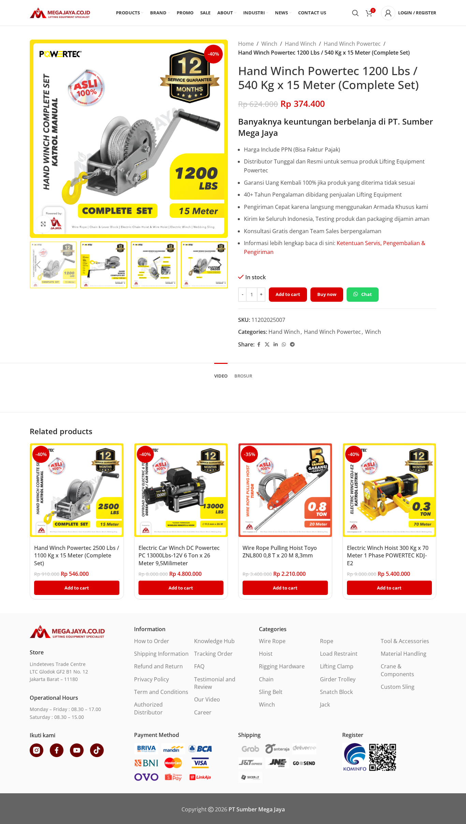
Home (246, 43)
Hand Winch (300, 43)
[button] (38, 264)
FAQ (199, 666)
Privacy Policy (151, 679)
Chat (366, 294)
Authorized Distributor (148, 708)
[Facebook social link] (258, 344)
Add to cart (288, 294)
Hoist (266, 653)
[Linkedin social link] (276, 344)
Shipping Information (161, 653)
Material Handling (403, 653)
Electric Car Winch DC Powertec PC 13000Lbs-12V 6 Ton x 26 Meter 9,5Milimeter (179, 555)
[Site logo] (60, 12)
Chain (266, 679)
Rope (326, 641)
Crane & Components (397, 670)
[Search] (355, 13)
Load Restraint (339, 653)
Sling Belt (270, 692)
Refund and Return (158, 666)
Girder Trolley (337, 679)
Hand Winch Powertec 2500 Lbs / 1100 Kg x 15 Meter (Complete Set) (76, 555)
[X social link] (267, 344)
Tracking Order (213, 653)
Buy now (326, 294)
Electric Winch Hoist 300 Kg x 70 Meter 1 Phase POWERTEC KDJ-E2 (387, 555)
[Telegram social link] (292, 344)
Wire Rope (272, 641)
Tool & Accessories (405, 641)
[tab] (221, 373)
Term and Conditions (161, 692)
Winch (269, 43)
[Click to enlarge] (43, 224)
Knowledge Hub (214, 641)
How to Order (151, 641)
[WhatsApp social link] (284, 344)
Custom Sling (397, 687)
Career (203, 712)
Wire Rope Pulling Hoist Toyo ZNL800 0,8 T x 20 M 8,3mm (280, 551)
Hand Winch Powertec (352, 43)
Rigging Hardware (282, 666)
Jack (325, 704)
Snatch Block (336, 692)
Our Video (207, 699)
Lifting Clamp (336, 666)
